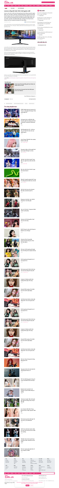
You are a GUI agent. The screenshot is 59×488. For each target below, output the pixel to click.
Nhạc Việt (48, 460)
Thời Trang (15, 466)
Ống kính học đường (34, 463)
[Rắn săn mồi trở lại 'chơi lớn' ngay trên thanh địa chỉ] (11, 173)
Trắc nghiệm (24, 467)
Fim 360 (26, 5)
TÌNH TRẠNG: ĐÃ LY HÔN (42, 45)
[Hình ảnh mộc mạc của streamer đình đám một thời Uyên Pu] (11, 193)
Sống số (40, 467)
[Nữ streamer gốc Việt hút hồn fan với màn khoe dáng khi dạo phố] (11, 273)
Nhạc (30, 5)
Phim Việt (40, 460)
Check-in (15, 462)
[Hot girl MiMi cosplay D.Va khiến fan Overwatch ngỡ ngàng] (11, 293)
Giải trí (31, 467)
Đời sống (32, 466)
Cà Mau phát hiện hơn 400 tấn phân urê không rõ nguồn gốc (44, 33)
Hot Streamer (21, 8)
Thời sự (7, 467)
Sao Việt (7, 460)
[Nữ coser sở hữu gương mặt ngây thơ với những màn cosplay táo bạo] (11, 253)
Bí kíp (31, 462)
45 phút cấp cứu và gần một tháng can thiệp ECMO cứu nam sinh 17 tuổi (44, 18)
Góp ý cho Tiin (33, 99)
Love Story (23, 461)
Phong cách (16, 461)
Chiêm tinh (24, 466)
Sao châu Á (7, 461)
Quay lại (7, 99)
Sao (8, 5)
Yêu (15, 5)
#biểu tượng (25, 142)
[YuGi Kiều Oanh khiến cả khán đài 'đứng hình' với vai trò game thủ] (11, 303)
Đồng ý (27, 485)
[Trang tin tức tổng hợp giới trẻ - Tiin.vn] (8, 2)
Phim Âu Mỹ (41, 461)
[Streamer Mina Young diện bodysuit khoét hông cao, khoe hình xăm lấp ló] (11, 243)
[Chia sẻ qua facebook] (10, 99)
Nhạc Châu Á (49, 461)
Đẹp (34, 5)
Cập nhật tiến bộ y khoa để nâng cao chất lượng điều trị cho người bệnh (44, 23)
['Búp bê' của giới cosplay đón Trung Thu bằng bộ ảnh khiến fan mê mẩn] (11, 183)
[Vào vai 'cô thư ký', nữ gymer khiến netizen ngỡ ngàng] (11, 213)
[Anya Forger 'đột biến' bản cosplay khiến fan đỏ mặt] (11, 143)
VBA (14, 463)
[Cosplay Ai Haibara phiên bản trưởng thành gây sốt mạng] (11, 283)
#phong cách (25, 272)
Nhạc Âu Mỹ (49, 462)
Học (19, 5)
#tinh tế (24, 182)
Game (50, 5)
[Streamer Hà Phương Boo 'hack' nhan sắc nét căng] (11, 223)
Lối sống (15, 460)
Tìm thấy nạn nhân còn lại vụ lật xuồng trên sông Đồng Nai (44, 37)
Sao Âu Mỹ (7, 462)
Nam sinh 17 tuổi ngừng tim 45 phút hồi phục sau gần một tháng (44, 13)
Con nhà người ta (33, 461)
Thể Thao (7, 466)
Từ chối (31, 485)
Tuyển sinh (32, 460)
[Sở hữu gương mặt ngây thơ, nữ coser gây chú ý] (11, 263)
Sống (12, 5)
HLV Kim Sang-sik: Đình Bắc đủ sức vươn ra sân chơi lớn (45, 28)
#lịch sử (24, 152)
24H (22, 5)
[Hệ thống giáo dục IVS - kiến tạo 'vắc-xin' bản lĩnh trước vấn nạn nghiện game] (11, 133)
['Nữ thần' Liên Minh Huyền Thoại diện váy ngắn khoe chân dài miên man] (11, 163)
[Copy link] (12, 99)
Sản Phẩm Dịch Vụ (42, 466)
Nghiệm (38, 5)
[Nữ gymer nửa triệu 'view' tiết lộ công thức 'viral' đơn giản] (11, 203)
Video (42, 5)
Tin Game (12, 8)
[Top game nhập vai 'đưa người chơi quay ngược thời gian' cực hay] (11, 153)
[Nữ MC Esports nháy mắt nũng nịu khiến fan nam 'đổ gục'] (11, 233)
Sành (46, 5)
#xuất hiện (25, 163)
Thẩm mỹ (15, 467)
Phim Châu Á (41, 462)
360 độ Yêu (24, 462)
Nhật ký (23, 460)
